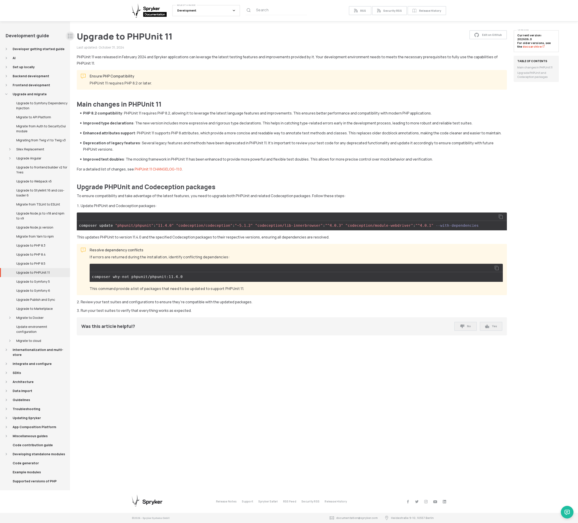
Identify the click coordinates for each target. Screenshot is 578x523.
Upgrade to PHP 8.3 (30, 245)
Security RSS (392, 11)
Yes (494, 326)
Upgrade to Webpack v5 (34, 181)
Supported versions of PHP (35, 481)
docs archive (532, 47)
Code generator (26, 463)
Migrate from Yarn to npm (35, 236)
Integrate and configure (32, 364)
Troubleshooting (26, 409)
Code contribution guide (33, 445)
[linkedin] (444, 501)
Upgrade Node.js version (34, 227)
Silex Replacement (30, 149)
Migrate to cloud (28, 341)
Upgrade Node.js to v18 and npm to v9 (40, 215)
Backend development (31, 76)
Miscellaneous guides (30, 436)
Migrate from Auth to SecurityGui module (41, 128)
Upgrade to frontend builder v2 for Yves (41, 169)
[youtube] (435, 502)
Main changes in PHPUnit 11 (534, 67)
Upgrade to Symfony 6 (33, 290)
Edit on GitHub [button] (492, 35)
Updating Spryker (27, 418)
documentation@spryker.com (357, 518)
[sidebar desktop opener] (70, 36)
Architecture (23, 382)
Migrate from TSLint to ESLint (38, 204)
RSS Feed (289, 501)
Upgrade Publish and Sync (35, 299)
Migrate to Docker (30, 317)
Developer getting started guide (39, 49)
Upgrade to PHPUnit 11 (33, 272)
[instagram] (426, 501)
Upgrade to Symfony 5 (33, 281)
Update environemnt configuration (31, 329)
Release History (430, 11)
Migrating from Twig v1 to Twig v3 (41, 140)
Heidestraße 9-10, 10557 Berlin (412, 518)
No (469, 326)
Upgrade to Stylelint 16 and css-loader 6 (40, 192)
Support (247, 501)
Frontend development (31, 85)
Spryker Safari (268, 501)
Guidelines (21, 400)
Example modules (27, 472)
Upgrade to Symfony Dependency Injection (42, 105)
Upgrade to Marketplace (34, 308)
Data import (22, 391)
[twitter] (417, 501)
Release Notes (226, 501)
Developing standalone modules (39, 454)
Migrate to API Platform (33, 117)
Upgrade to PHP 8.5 (30, 263)
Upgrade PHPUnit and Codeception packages (532, 75)
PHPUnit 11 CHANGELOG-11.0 (158, 169)
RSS (363, 11)
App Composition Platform (34, 427)
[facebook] (408, 501)
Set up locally (24, 67)
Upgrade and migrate (30, 94)
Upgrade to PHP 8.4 (31, 254)
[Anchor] (164, 104)
